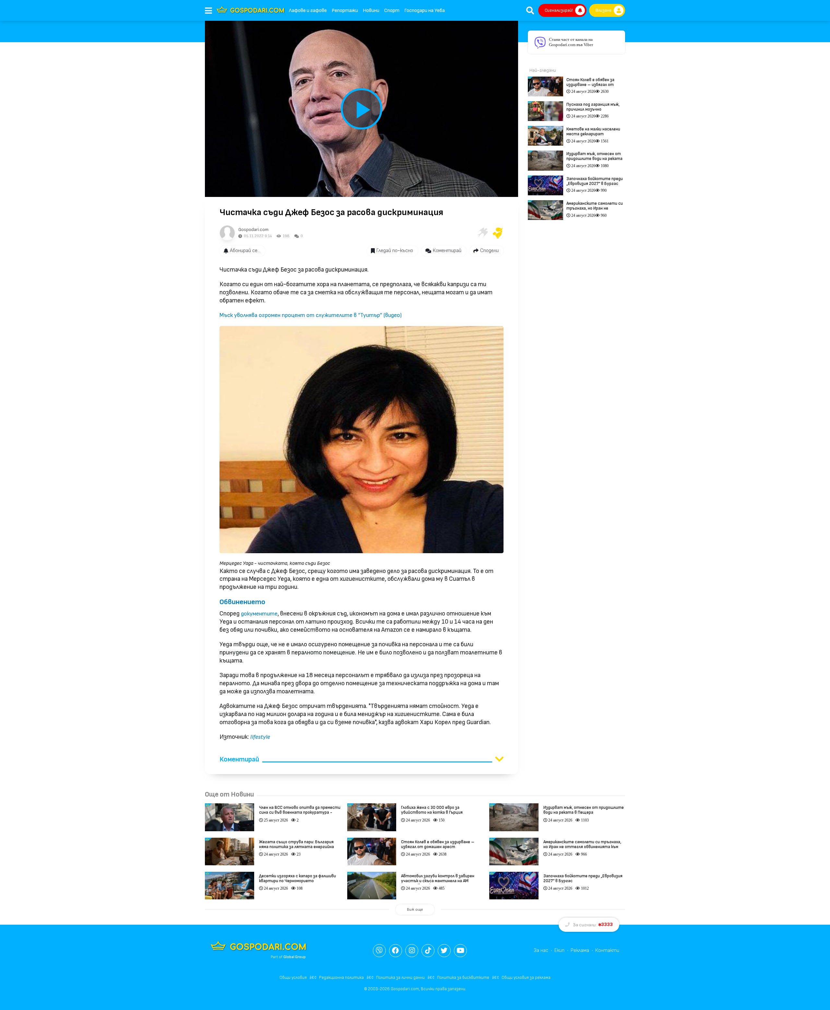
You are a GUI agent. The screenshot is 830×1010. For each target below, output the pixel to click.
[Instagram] (411, 950)
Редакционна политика (341, 977)
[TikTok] (427, 950)
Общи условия (293, 977)
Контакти (607, 950)
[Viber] (379, 950)
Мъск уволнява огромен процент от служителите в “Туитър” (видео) (310, 315)
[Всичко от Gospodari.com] (227, 233)
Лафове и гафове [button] (308, 10)
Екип (559, 950)
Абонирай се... (245, 251)
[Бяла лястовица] (482, 233)
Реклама (580, 950)
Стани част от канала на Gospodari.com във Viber (571, 42)
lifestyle (260, 737)
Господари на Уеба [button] (424, 10)
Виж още (415, 909)
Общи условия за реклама (526, 977)
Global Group (294, 957)
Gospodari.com (253, 229)
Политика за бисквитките (463, 977)
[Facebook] (395, 950)
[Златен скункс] (498, 233)
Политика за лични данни (400, 977)
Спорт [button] (391, 10)
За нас (541, 950)
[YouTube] (460, 950)
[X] (444, 950)
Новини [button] (371, 10)
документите (259, 613)
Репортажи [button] (345, 10)
